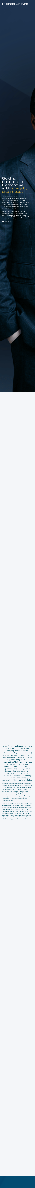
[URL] (11, 221)
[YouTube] (8, 221)
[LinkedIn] (3, 221)
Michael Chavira (15, 3)
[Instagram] (6, 221)
